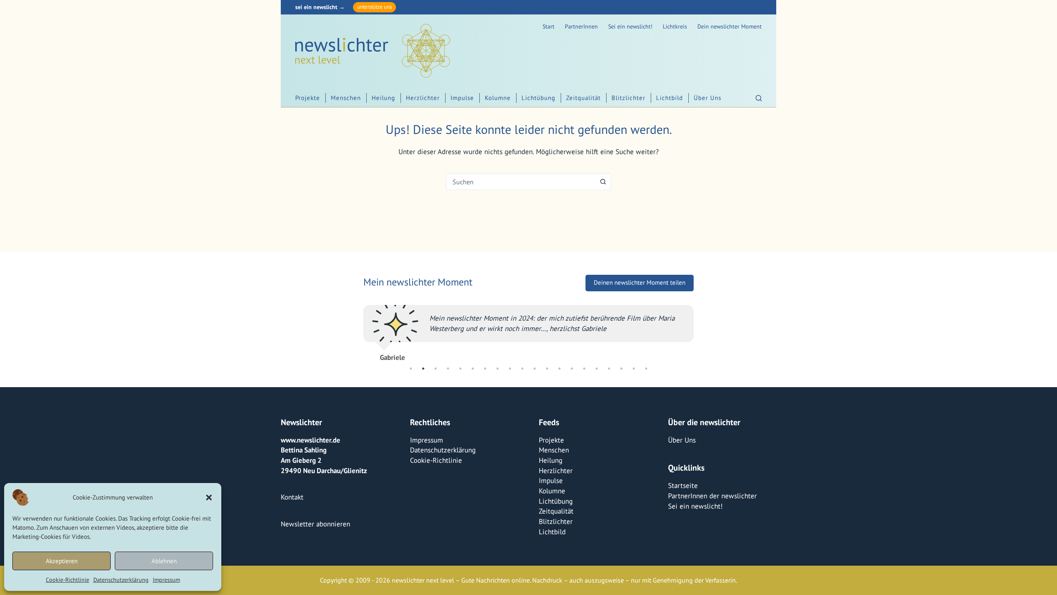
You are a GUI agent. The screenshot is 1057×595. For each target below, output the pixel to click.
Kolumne (498, 98)
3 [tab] (435, 368)
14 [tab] (572, 368)
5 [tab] (460, 368)
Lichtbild (669, 98)
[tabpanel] (528, 329)
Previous (357, 329)
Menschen (346, 98)
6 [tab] (473, 368)
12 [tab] (547, 368)
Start (549, 26)
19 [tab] (634, 368)
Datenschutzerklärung (121, 579)
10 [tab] (522, 368)
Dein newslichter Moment (729, 26)
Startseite (683, 485)
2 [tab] (423, 368)
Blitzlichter (628, 98)
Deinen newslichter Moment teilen (639, 282)
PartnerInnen (581, 26)
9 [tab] (510, 368)
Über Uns (707, 98)
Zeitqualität (583, 98)
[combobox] (520, 182)
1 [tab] (411, 368)
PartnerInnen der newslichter (712, 495)
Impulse (462, 98)
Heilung (383, 98)
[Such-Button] (603, 182)
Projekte (307, 98)
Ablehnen (164, 561)
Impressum (166, 579)
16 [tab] (596, 368)
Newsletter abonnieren (315, 523)
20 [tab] (646, 368)
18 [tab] (621, 368)
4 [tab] (448, 368)
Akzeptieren (62, 561)
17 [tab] (609, 368)
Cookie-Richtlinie (67, 579)
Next (700, 329)
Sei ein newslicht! (630, 26)
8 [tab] (497, 368)
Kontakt (292, 497)
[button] (209, 497)
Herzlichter (423, 98)
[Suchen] (759, 98)
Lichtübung (538, 98)
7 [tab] (485, 368)
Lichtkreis (675, 26)
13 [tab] (559, 368)
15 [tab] (584, 368)
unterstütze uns (374, 6)
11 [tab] (535, 368)
